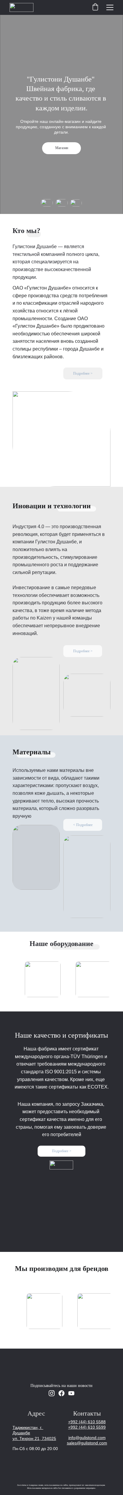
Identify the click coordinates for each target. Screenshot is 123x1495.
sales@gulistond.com (87, 1443)
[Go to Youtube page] (71, 1393)
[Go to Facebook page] (61, 1393)
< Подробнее (83, 825)
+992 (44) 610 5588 (87, 1421)
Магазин (61, 148)
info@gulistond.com (87, 1437)
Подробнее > (83, 373)
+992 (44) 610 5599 (87, 1427)
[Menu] (109, 7)
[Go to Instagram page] (52, 1393)
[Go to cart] (95, 7)
